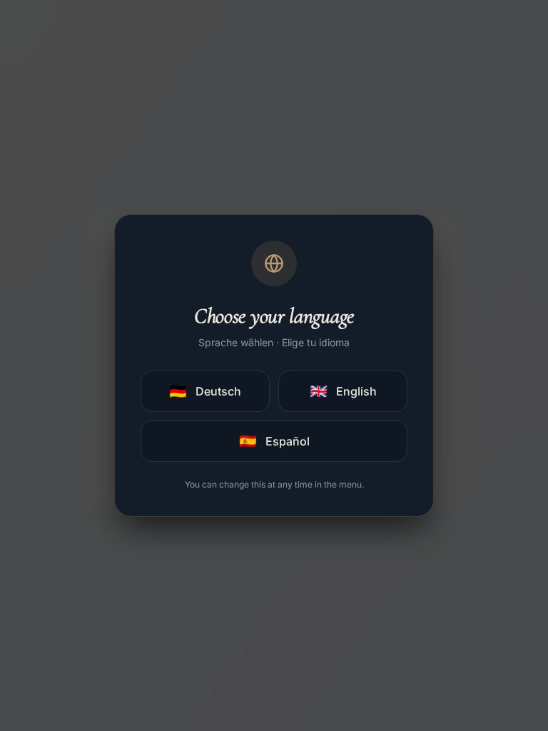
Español (274, 441)
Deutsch (205, 391)
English (343, 391)
